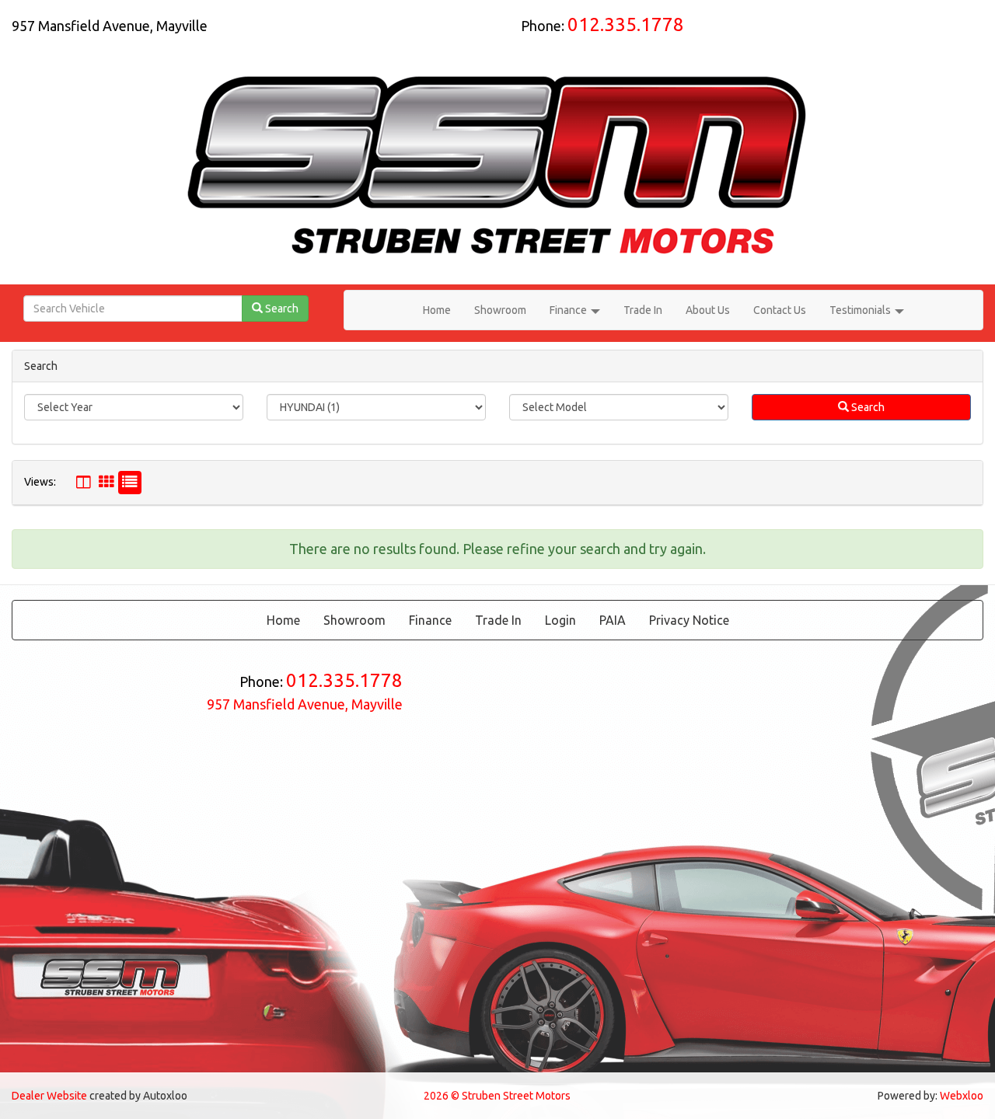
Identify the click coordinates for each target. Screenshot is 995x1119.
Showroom (500, 310)
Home (437, 310)
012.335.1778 (625, 24)
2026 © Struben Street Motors (497, 1095)
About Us (708, 310)
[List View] (129, 482)
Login (560, 620)
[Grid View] (83, 482)
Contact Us (779, 310)
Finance (569, 310)
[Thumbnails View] (106, 482)
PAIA (612, 620)
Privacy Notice (689, 620)
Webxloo (961, 1095)
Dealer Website (49, 1095)
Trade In (642, 310)
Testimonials (861, 310)
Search (867, 407)
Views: (40, 482)
